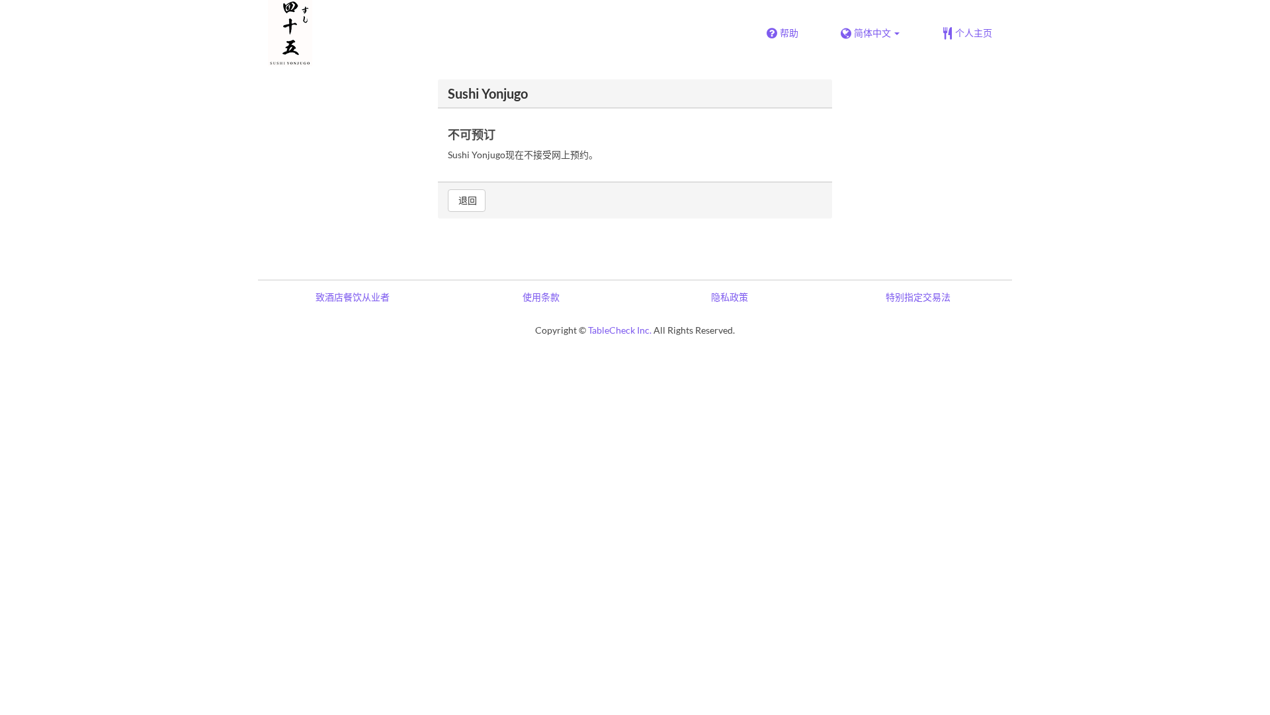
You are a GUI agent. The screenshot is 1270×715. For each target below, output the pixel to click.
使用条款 (541, 297)
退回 (466, 200)
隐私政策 (729, 297)
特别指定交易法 (918, 297)
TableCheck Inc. (620, 330)
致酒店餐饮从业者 (353, 297)
